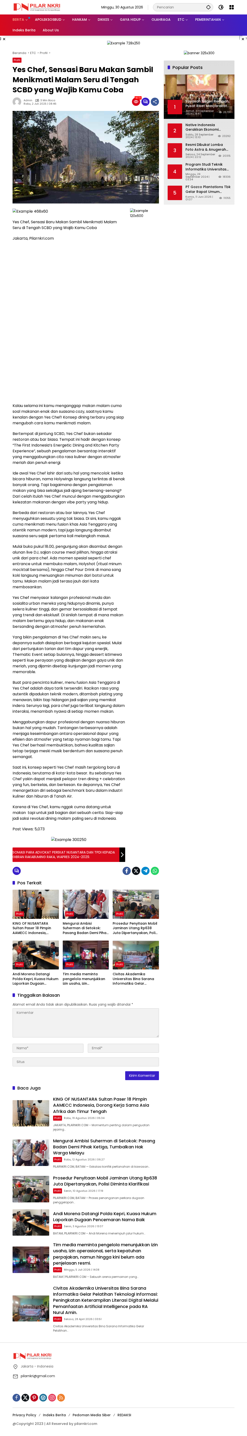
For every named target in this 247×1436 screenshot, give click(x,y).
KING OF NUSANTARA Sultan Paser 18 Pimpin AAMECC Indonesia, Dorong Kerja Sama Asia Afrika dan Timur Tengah (34, 928)
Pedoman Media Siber (92, 1415)
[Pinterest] (34, 1398)
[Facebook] (127, 871)
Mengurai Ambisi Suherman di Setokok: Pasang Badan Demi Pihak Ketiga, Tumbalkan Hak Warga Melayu (85, 928)
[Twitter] (136, 871)
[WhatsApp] (155, 871)
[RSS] (61, 1398)
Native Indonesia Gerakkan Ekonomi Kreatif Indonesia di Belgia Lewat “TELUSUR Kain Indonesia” (204, 127)
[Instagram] (52, 1398)
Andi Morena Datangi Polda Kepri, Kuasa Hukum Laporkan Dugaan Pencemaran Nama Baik (35, 979)
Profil (17, 60)
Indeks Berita (54, 1415)
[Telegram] (145, 871)
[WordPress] (43, 1398)
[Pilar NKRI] (37, 7)
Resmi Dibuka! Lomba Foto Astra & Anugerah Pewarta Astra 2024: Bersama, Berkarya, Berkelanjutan (205, 147)
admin (28, 100)
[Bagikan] (155, 102)
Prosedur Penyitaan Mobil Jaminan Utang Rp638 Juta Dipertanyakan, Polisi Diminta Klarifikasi (135, 928)
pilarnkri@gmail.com (38, 1376)
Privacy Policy (24, 1415)
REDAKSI (124, 1415)
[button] (208, 7)
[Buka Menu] (231, 7)
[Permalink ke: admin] (18, 101)
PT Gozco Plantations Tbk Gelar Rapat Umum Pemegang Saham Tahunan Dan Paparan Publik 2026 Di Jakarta (208, 189)
